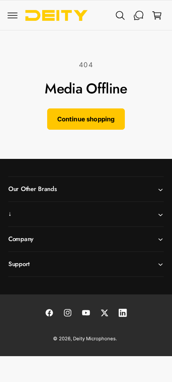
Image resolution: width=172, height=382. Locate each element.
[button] (12, 15)
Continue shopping (86, 119)
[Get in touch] (138, 15)
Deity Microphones (94, 339)
